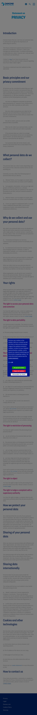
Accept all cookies (19, 367)
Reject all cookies (19, 371)
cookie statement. (13, 358)
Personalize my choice (19, 374)
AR (12, 362)
